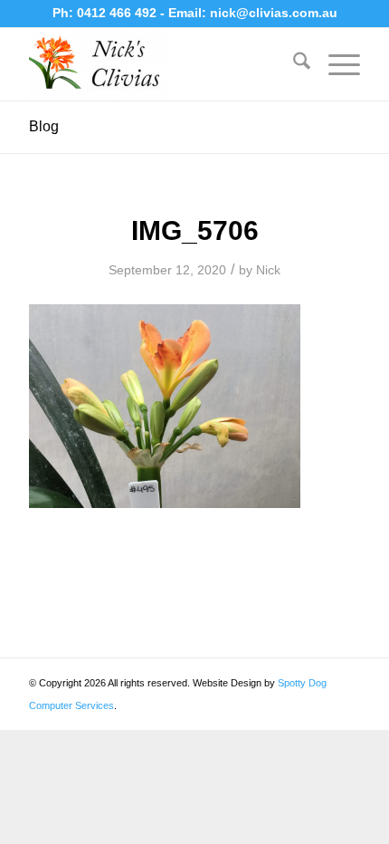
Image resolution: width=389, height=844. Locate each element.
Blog (44, 126)
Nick (268, 270)
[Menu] (335, 64)
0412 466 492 (118, 12)
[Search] (292, 64)
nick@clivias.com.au (273, 12)
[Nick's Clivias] (161, 64)
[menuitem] (292, 64)
